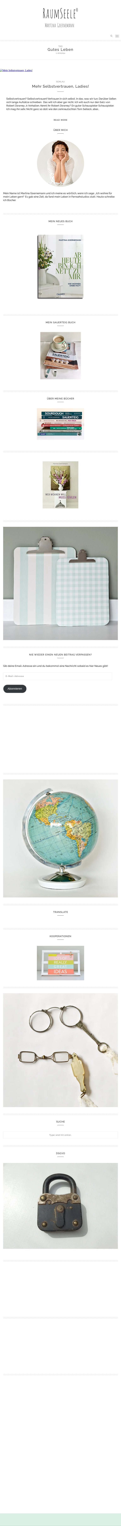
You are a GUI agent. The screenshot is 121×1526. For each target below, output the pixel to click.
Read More (60, 120)
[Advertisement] (30, 738)
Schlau (60, 82)
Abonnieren (15, 688)
